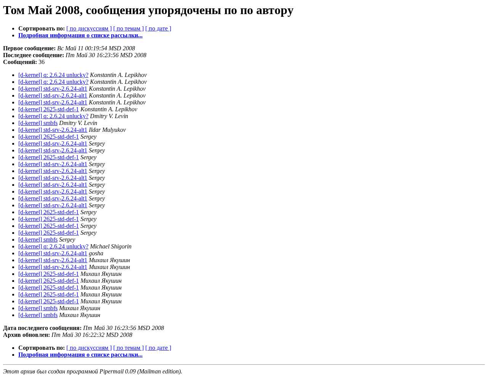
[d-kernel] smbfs (38, 123)
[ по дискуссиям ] (89, 28)
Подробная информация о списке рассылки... (80, 35)
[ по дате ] (158, 28)
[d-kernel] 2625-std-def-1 (48, 109)
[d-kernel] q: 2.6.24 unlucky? (53, 75)
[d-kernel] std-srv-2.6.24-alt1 (52, 88)
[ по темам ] (128, 28)
